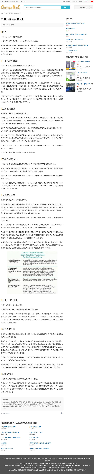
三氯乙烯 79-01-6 (82, 73)
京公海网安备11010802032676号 (67, 463)
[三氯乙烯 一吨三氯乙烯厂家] (70, 87)
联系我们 (24, 458)
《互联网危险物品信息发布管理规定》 (76, 470)
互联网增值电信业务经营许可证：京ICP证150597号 (18, 465)
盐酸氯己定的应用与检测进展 (74, 39)
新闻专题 (16, 13)
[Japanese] (89, 1)
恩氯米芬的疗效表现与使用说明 (75, 23)
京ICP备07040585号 (51, 463)
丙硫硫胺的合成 (70, 28)
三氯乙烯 (10, 13)
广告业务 (17, 458)
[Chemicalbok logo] (10, 7)
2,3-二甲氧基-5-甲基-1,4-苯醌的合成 (76, 34)
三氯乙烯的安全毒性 (35, 427)
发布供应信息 (66, 1)
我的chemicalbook (78, 1)
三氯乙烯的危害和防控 (36, 432)
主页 (4, 458)
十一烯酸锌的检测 (71, 50)
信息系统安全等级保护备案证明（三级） (70, 465)
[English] (86, 1)
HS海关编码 (87, 458)
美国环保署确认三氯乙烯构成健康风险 (40, 443)
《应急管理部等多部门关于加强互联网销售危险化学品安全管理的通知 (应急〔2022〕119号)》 (37, 470)
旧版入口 (30, 458)
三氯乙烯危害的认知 (7, 448)
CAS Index (44, 458)
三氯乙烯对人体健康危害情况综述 (39, 448)
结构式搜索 (83, 7)
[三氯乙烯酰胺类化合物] (70, 65)
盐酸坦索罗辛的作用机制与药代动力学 (77, 45)
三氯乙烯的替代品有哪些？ (9, 427)
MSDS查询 (47, 461)
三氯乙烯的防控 (34, 437)
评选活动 (80, 458)
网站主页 (3, 13)
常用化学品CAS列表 (54, 458)
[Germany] (92, 1)
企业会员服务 (10, 458)
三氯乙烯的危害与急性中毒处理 (10, 432)
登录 (21, 1)
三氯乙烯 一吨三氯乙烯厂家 (85, 84)
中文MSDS (37, 458)
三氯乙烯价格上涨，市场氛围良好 (10, 437)
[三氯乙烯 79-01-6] (70, 76)
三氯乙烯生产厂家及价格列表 (77, 57)
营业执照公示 (86, 465)
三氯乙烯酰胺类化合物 (83, 61)
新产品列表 (73, 458)
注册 (25, 1)
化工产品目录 (65, 458)
